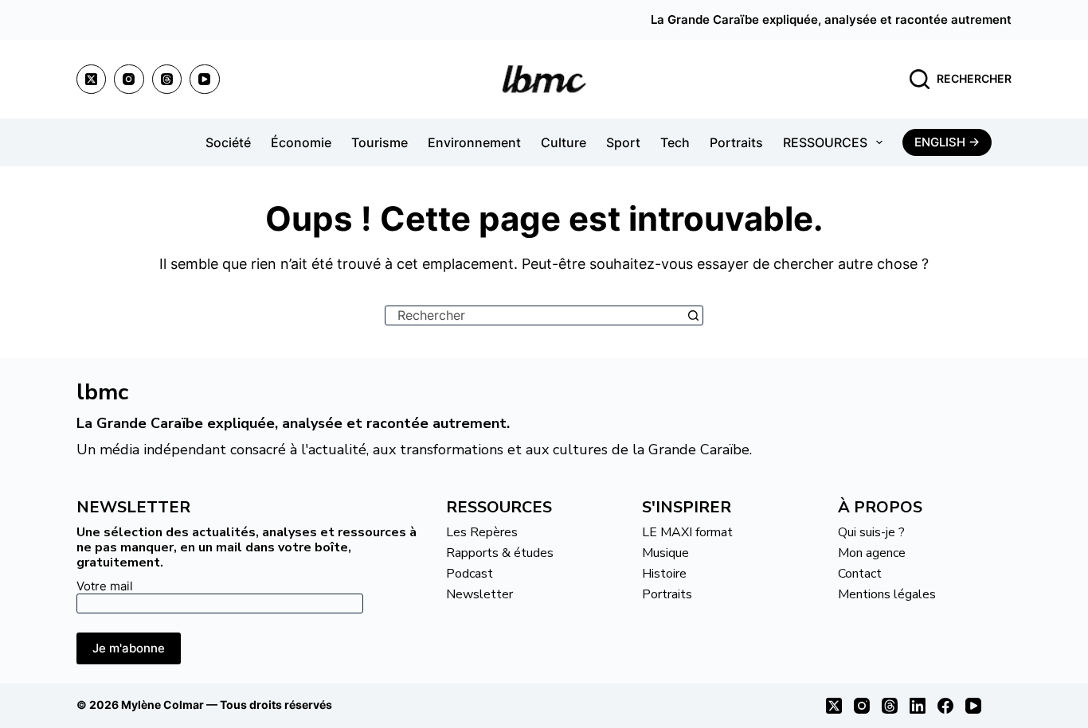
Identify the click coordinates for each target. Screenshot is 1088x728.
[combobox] (534, 315)
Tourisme (379, 142)
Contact (860, 573)
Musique (665, 553)
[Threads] (167, 79)
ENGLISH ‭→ (947, 142)
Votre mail (104, 586)
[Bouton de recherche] (693, 315)
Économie (301, 142)
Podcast (469, 573)
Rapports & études (500, 553)
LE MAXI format (687, 532)
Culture (563, 142)
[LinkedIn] (918, 706)
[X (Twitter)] (91, 79)
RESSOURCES (825, 142)
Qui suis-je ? (871, 532)
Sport (623, 142)
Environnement (474, 142)
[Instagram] (129, 79)
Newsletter (479, 594)
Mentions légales (887, 594)
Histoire (664, 573)
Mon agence (872, 553)
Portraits (736, 142)
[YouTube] (205, 79)
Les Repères (482, 532)
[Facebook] (945, 706)
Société (228, 142)
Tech (675, 142)
